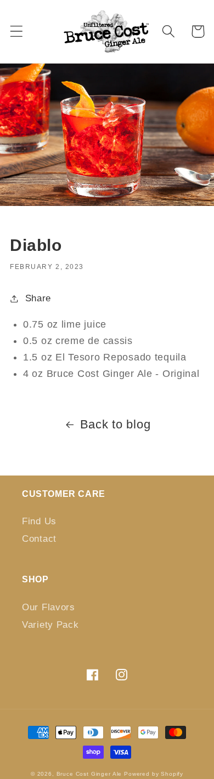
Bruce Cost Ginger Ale (89, 774)
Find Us (39, 521)
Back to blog (115, 424)
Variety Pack (50, 625)
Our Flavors (48, 607)
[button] (16, 31)
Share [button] (38, 298)
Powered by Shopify (153, 774)
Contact (39, 539)
